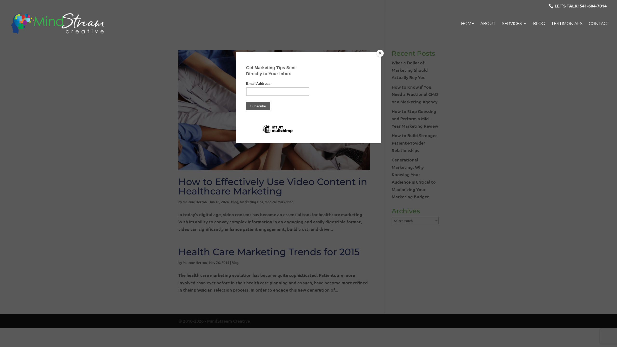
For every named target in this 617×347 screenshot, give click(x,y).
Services (512, 24)
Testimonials (567, 24)
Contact (599, 24)
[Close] (380, 53)
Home (467, 24)
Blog (539, 24)
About (488, 24)
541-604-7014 (593, 5)
